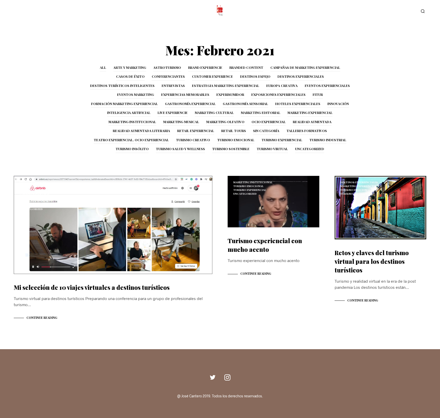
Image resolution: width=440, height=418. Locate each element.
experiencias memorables (185, 94)
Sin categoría (266, 130)
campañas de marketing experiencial (305, 67)
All (103, 67)
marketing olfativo (225, 122)
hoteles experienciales (297, 103)
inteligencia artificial (128, 112)
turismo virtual (272, 149)
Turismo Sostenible (231, 149)
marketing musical (181, 122)
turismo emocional (235, 140)
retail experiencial (195, 130)
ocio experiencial (269, 122)
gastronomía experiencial (190, 103)
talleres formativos (306, 130)
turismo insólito (132, 149)
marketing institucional (132, 122)
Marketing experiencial (310, 112)
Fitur (318, 94)
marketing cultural (214, 112)
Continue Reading (41, 318)
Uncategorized (309, 149)
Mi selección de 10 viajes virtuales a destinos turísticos (92, 287)
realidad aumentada (312, 122)
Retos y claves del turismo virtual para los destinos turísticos (372, 261)
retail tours (233, 130)
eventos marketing (135, 94)
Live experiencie (173, 112)
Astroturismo (167, 67)
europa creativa (282, 85)
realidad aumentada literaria (141, 130)
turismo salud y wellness (180, 149)
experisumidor (230, 94)
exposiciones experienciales (278, 94)
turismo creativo (193, 140)
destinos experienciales (301, 76)
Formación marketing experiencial (124, 103)
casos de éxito (130, 76)
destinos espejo (255, 76)
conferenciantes (168, 76)
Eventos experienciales (327, 85)
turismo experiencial (282, 140)
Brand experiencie (205, 67)
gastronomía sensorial (245, 103)
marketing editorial (260, 112)
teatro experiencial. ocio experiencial (131, 140)
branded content (246, 67)
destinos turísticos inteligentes (122, 85)
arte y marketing (129, 67)
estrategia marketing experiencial (225, 85)
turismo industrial (327, 140)
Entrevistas (173, 85)
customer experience (212, 76)
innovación (338, 103)
